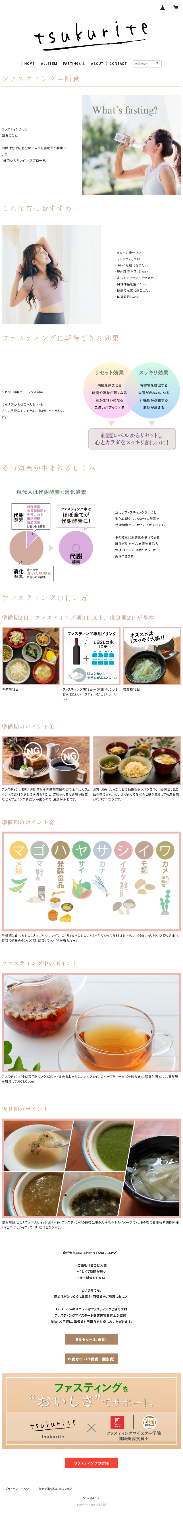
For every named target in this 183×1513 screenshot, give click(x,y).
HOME (29, 63)
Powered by (86, 1505)
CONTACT (118, 63)
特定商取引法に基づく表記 (55, 1488)
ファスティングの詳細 (91, 1463)
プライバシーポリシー (18, 1488)
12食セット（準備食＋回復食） (91, 1359)
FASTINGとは (74, 63)
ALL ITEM (49, 63)
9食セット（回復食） (91, 1339)
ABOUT (97, 63)
